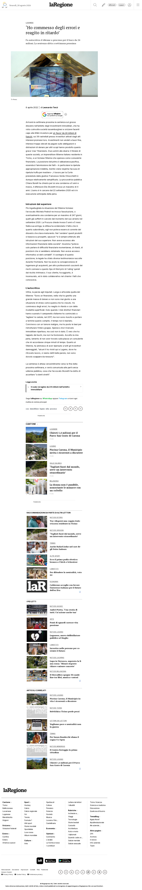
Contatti (32, 870)
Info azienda (95, 843)
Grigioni (5, 820)
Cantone (6, 802)
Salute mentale (74, 840)
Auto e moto (73, 831)
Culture (27, 840)
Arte (26, 843)
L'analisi (49, 840)
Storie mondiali (30, 826)
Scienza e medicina (98, 805)
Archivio (93, 837)
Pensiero (49, 808)
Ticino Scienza (96, 802)
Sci (25, 814)
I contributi (50, 846)
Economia (50, 828)
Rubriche (72, 810)
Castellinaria (51, 823)
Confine (5, 837)
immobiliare (34, 409)
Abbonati (112, 5)
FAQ (38, 870)
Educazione (95, 808)
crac (27, 409)
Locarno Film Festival (51, 820)
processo (53, 409)
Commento (50, 837)
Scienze (49, 811)
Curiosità (71, 825)
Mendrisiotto (7, 817)
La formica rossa (53, 843)
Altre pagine (95, 831)
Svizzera (6, 825)
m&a (47, 409)
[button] (60, 872)
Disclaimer (15, 870)
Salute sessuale (74, 843)
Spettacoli (50, 802)
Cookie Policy (21, 874)
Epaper (121, 5)
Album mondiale (30, 835)
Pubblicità (44, 870)
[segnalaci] (103, 5)
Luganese (6, 814)
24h (91, 834)
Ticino (4, 805)
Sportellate (28, 829)
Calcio (26, 808)
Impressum (24, 870)
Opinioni (50, 834)
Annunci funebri (6, 872)
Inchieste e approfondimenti (74, 813)
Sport (27, 802)
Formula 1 (28, 820)
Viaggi (70, 816)
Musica (49, 817)
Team (92, 846)
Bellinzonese (7, 808)
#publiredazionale (97, 822)
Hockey (27, 805)
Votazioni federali (9, 828)
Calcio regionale (30, 811)
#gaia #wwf (95, 819)
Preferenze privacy (35, 874)
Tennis (27, 817)
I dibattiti (71, 805)
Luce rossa (28, 832)
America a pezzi (8, 843)
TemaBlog (94, 816)
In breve (93, 840)
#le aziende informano (94, 825)
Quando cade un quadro (74, 837)
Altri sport (28, 823)
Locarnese (6, 811)
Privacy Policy (8, 874)
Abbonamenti (5, 870)
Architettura (73, 828)
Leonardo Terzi (50, 107)
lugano (42, 409)
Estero (5, 834)
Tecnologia (72, 819)
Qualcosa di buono (97, 811)
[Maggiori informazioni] (65, 114)
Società (49, 814)
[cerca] (95, 5)
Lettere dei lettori (74, 802)
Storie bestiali (73, 822)
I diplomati (72, 834)
